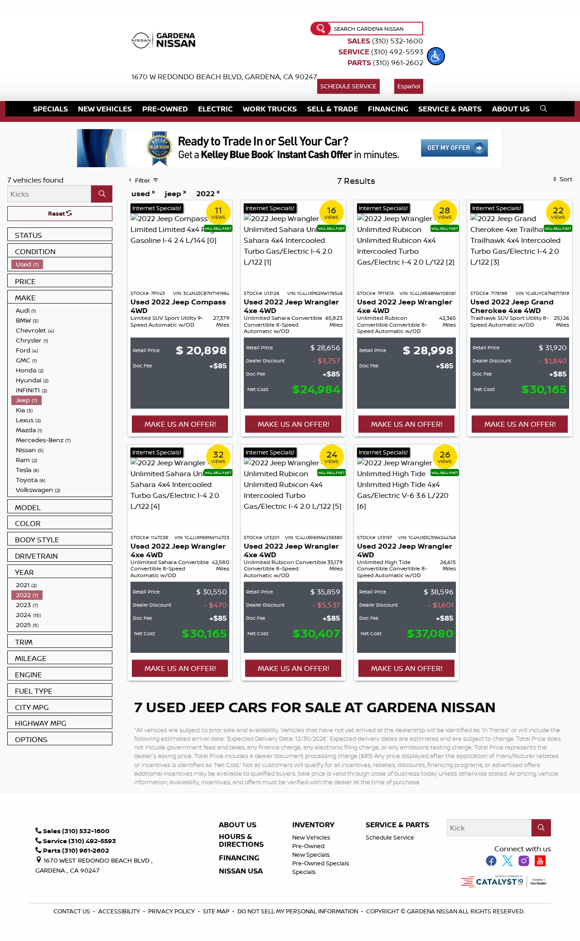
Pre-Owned (308, 846)
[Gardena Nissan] (165, 39)
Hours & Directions (241, 841)
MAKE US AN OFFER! (180, 424)
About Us (237, 825)
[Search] (101, 194)
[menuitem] (61, 264)
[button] (436, 56)
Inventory (313, 825)
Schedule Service (348, 86)
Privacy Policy (172, 911)
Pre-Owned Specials (320, 863)
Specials (304, 872)
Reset (57, 213)
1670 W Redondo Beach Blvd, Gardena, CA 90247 (224, 77)
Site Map (217, 911)
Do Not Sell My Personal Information (297, 911)
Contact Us (72, 911)
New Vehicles (311, 837)
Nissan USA (241, 871)
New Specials (311, 854)
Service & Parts (397, 825)
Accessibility (119, 911)
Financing (239, 858)
